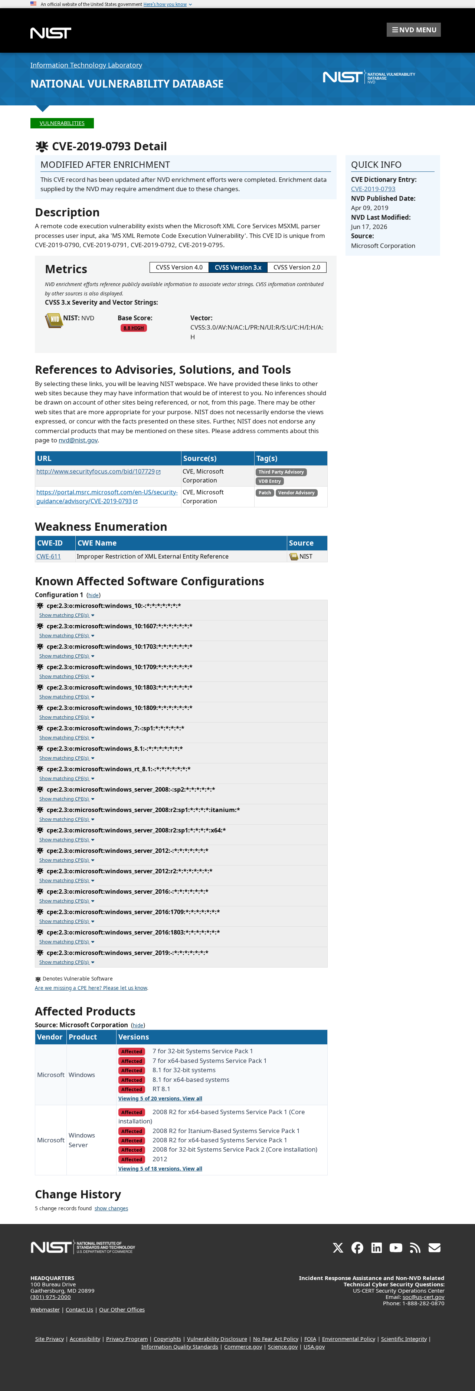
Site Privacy (49, 1338)
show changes (111, 1208)
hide (93, 595)
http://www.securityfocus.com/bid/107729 (95, 471)
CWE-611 (48, 556)
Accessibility (85, 1338)
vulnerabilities (62, 123)
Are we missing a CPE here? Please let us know (91, 988)
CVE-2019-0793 (373, 188)
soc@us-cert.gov (424, 1296)
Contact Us (79, 1309)
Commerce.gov (243, 1346)
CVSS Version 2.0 (296, 267)
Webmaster (45, 1309)
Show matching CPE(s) (64, 615)
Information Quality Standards (179, 1346)
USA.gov (314, 1346)
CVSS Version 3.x (238, 267)
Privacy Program (127, 1338)
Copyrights (167, 1338)
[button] (414, 30)
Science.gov (283, 1346)
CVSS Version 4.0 (179, 267)
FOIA (310, 1338)
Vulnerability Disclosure (217, 1338)
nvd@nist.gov (78, 440)
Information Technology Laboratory (86, 64)
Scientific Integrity (404, 1338)
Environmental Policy (348, 1338)
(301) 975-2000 (50, 1296)
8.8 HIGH (134, 327)
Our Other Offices (122, 1309)
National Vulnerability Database (127, 83)
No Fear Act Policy (275, 1338)
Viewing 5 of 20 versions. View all (160, 1098)
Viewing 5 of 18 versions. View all (160, 1168)
